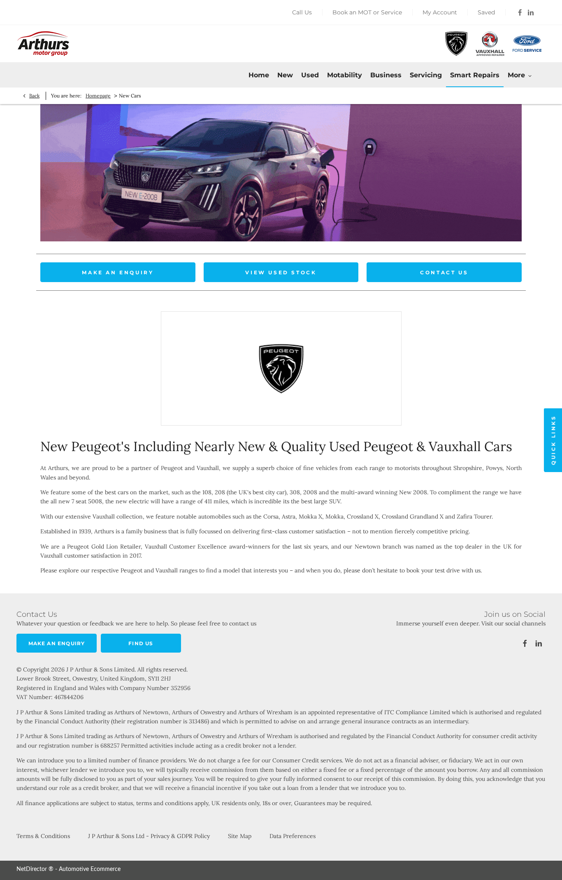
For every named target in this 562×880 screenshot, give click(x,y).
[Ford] (527, 43)
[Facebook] (520, 12)
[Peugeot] (456, 43)
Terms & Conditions (43, 836)
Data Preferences (292, 836)
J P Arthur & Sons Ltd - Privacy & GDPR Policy (149, 836)
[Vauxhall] (490, 43)
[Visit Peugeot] (281, 368)
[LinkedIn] (530, 12)
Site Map (239, 836)
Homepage (98, 96)
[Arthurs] (43, 43)
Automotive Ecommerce (90, 869)
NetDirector (32, 869)
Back (34, 96)
